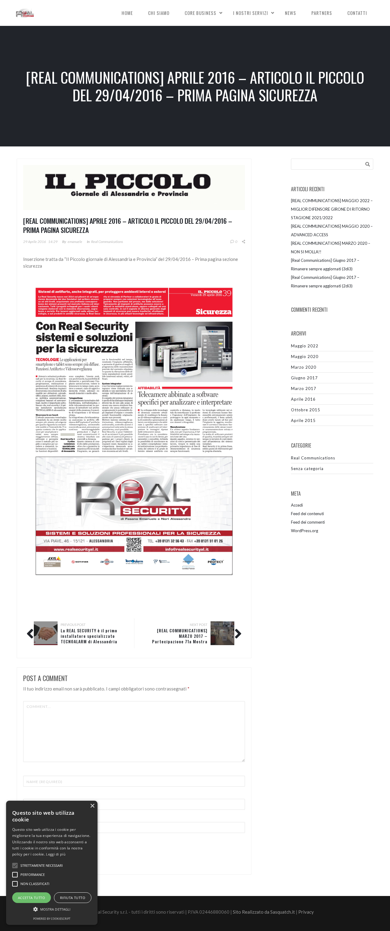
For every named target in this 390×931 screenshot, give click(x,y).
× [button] (92, 806)
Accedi (297, 505)
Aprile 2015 (303, 420)
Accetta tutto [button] (31, 897)
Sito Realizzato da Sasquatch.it (264, 912)
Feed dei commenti (308, 522)
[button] (51, 909)
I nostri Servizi (250, 12)
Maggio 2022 (304, 345)
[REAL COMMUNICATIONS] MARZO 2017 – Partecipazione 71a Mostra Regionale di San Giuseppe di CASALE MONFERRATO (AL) (179, 641)
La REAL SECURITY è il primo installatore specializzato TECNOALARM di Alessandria (89, 636)
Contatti (357, 12)
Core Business (200, 12)
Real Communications (107, 241)
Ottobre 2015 (305, 409)
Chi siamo (158, 12)
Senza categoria (307, 468)
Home (127, 12)
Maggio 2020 (304, 356)
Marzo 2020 (303, 367)
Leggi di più (56, 854)
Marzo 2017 (303, 388)
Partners (321, 12)
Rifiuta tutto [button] (72, 897)
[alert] (52, 863)
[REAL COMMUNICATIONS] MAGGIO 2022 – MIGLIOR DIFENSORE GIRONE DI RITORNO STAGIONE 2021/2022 (332, 209)
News (290, 12)
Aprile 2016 (303, 399)
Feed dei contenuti (307, 513)
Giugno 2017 (304, 377)
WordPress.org (304, 530)
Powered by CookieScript (51, 919)
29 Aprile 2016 (34, 241)
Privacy (306, 912)
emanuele (75, 241)
